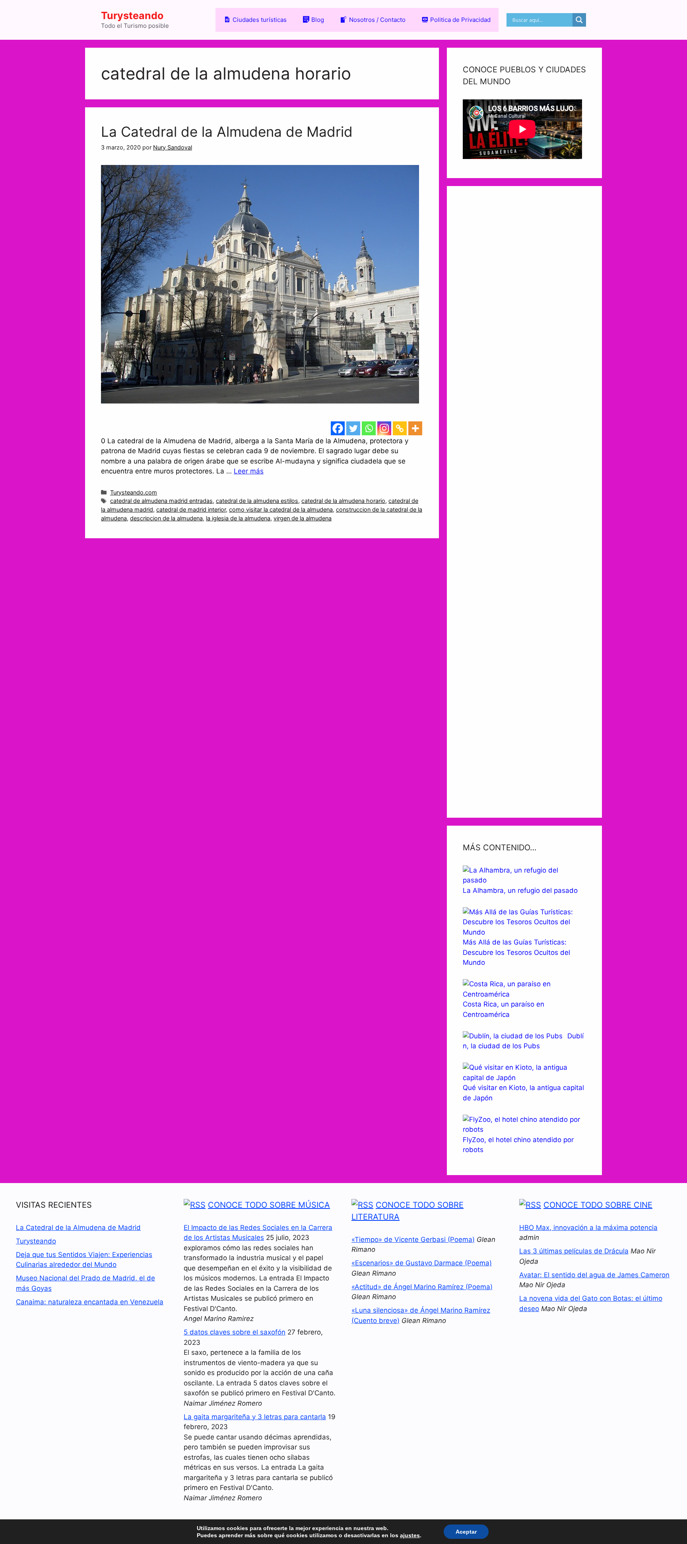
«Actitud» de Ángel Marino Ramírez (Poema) (422, 1287)
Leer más (249, 471)
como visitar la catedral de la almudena (281, 509)
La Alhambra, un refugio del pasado (520, 890)
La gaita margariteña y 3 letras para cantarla (255, 1417)
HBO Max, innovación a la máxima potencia (588, 1228)
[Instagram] (384, 428)
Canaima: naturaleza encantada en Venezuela (89, 1302)
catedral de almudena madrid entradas (161, 500)
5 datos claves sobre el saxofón (234, 1332)
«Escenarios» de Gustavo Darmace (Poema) (421, 1263)
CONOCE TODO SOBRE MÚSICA (269, 1205)
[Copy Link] (400, 428)
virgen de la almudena (303, 518)
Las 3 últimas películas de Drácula (574, 1251)
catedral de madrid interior (191, 509)
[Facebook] (338, 428)
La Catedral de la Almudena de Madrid (227, 131)
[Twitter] (353, 428)
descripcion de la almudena (166, 518)
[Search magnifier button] (579, 20)
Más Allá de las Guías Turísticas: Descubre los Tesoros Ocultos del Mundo (516, 952)
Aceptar (466, 1531)
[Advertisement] (524, 502)
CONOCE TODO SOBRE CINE (597, 1205)
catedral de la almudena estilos (257, 500)
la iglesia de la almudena (238, 518)
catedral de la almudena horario (343, 500)
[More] (415, 428)
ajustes (410, 1535)
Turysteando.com (133, 492)
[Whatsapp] (369, 428)
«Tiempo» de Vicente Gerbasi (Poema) (413, 1239)
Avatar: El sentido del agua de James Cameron (594, 1275)
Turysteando (132, 15)
